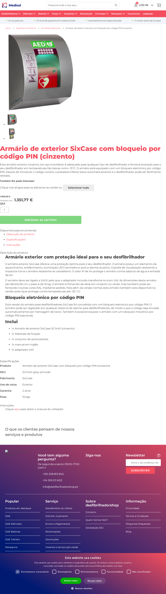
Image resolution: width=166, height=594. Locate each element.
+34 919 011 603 (52, 480)
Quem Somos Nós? (97, 519)
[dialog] (83, 573)
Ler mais (118, 566)
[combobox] (83, 5)
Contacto (91, 512)
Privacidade (132, 508)
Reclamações (52, 531)
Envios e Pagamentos (57, 523)
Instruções (13, 244)
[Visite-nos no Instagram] (107, 462)
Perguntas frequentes (138, 523)
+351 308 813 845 (53, 474)
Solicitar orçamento (56, 516)
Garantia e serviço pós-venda (61, 547)
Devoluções (52, 539)
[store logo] (11, 5)
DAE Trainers (12, 539)
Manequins (11, 547)
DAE (7, 516)
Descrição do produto (20, 234)
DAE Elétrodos (13, 523)
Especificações (16, 239)
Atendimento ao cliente (58, 508)
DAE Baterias (12, 531)
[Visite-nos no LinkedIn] (98, 462)
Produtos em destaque (18, 508)
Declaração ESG (95, 527)
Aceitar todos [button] (70, 580)
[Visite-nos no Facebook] (89, 462)
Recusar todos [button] (95, 580)
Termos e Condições (137, 516)
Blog (128, 531)
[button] (83, 588)
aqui (17, 409)
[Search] (116, 5)
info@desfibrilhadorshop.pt (60, 486)
